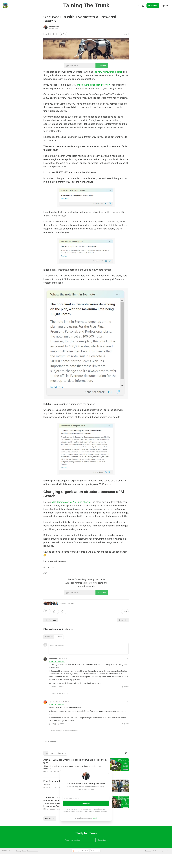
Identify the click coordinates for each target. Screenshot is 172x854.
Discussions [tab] (61, 753)
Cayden (52, 701)
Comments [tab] (49, 637)
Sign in (165, 5)
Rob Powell (53, 658)
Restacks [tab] (58, 637)
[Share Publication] (143, 5)
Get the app (95, 851)
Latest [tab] (52, 753)
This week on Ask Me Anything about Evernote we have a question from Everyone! (72, 767)
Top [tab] (46, 753)
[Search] (138, 5)
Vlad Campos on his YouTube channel (71, 502)
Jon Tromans (54, 26)
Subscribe (152, 5)
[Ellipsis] (127, 658)
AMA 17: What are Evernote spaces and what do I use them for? (75, 761)
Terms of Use (97, 809)
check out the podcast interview (93, 84)
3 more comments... (51, 741)
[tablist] (53, 637)
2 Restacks (70, 603)
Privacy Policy (103, 811)
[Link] (40, 494)
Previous (52, 620)
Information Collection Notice (85, 811)
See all (48, 818)
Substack (148, 851)
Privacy (18, 851)
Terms (24, 851)
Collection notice (32, 851)
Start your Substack (81, 851)
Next (121, 620)
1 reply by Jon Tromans (59, 693)
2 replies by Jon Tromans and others (64, 731)
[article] (86, 767)
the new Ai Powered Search (108, 71)
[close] (108, 773)
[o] (119, 764)
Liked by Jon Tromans (57, 661)
